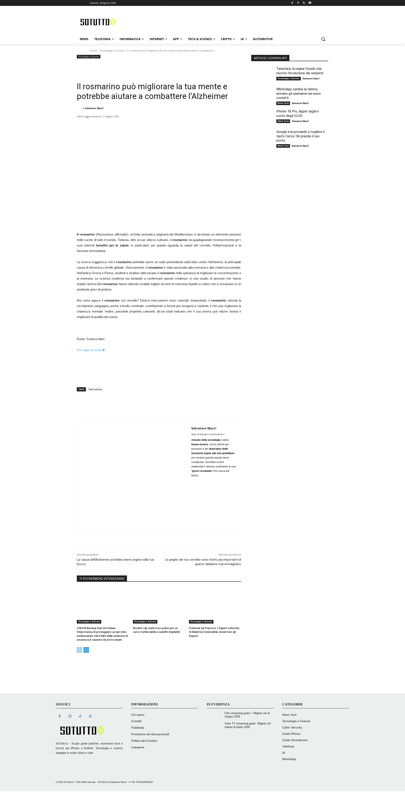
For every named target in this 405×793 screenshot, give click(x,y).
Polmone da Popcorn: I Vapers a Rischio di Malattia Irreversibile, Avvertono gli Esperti (214, 632)
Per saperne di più (89, 350)
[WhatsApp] (139, 125)
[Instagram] (70, 717)
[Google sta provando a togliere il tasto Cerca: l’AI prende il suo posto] (262, 138)
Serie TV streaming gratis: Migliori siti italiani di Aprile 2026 (248, 725)
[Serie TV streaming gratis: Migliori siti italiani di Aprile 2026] (215, 726)
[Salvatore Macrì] (79, 108)
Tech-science (95, 389)
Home (93, 50)
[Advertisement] (229, 21)
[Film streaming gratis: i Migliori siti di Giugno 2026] (215, 716)
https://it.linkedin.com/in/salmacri (207, 434)
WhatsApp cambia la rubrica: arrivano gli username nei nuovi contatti (298, 93)
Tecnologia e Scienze (112, 50)
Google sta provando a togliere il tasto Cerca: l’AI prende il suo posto (300, 136)
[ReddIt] (158, 125)
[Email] (168, 125)
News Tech (283, 103)
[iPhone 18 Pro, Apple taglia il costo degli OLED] (262, 117)
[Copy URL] (197, 125)
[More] (206, 125)
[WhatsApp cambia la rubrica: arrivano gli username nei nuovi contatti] (262, 95)
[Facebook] (298, 3)
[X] (119, 125)
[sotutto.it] (89, 730)
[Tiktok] (292, 3)
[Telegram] (187, 125)
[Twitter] (303, 3)
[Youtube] (309, 3)
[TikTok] (80, 717)
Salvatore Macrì (94, 108)
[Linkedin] (148, 125)
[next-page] (86, 650)
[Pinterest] (129, 125)
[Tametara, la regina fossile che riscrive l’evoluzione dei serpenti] (262, 75)
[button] (323, 39)
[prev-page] (79, 650)
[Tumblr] (177, 125)
